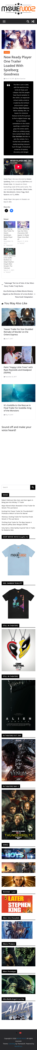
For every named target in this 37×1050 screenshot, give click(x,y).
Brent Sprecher (21, 78)
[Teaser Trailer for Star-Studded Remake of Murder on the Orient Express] (18, 309)
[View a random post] (32, 21)
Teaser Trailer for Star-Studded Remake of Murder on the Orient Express (18, 332)
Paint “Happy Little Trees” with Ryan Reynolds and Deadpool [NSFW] (18, 370)
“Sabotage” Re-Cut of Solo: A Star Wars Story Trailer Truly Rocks (19, 284)
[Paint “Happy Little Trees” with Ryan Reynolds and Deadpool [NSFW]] (18, 348)
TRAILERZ (7, 52)
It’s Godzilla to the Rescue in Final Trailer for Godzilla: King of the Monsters (17, 408)
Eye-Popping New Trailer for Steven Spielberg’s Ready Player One (9, 234)
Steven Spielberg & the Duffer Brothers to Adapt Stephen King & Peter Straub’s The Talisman (9, 262)
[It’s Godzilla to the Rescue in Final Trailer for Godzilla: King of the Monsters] (18, 386)
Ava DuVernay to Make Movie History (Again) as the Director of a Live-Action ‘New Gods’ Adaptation (18, 294)
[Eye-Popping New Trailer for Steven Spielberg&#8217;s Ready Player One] (9, 224)
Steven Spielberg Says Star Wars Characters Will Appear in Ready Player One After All (23, 234)
